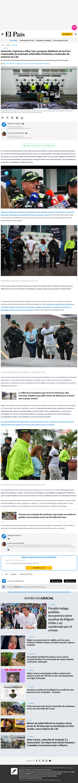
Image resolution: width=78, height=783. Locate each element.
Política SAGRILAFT (25, 774)
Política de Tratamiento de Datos (22, 563)
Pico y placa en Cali (61, 40)
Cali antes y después (43, 40)
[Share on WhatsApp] (12, 118)
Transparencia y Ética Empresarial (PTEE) (47, 774)
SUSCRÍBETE (67, 34)
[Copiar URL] (22, 118)
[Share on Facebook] (2, 118)
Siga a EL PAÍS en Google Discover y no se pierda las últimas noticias (26, 63)
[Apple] (70, 580)
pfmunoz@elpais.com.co (53, 780)
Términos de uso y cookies (66, 772)
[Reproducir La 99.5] (74, 27)
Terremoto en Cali (26, 40)
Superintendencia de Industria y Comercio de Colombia (37, 776)
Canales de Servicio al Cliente (42, 770)
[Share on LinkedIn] (17, 118)
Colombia (13, 574)
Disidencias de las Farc (26, 574)
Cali (6, 574)
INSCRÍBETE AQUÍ (39, 568)
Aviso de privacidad (49, 772)
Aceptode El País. (23, 563)
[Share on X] (7, 118)
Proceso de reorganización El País (30, 778)
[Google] (56, 580)
